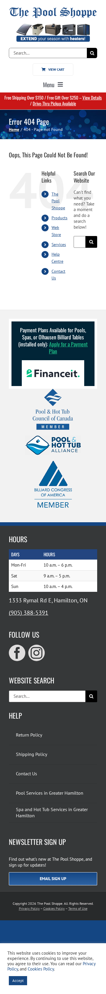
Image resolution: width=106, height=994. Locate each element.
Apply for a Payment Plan (68, 347)
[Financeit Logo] (53, 362)
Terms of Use (77, 908)
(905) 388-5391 (28, 612)
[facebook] (17, 653)
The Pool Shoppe (58, 201)
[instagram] (36, 653)
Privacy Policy (29, 908)
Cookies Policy (54, 908)
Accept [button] (18, 980)
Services (59, 244)
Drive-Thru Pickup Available (54, 103)
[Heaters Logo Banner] (53, 26)
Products (59, 217)
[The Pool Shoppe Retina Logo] (53, 9)
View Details (92, 97)
